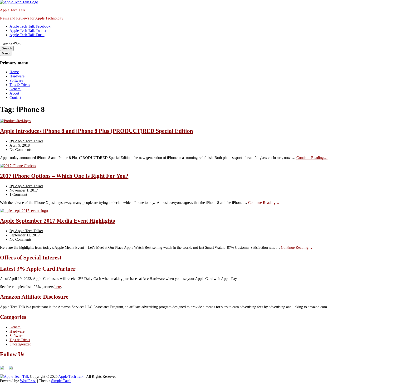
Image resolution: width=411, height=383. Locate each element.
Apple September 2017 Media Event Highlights (57, 221)
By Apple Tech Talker (26, 141)
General (15, 89)
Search (7, 48)
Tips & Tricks (20, 85)
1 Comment (18, 194)
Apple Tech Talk (12, 10)
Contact (15, 98)
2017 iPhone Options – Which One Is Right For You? (64, 176)
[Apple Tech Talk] (14, 376)
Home (14, 72)
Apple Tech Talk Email (27, 35)
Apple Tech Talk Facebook (30, 26)
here (57, 287)
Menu (6, 53)
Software (16, 80)
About (14, 93)
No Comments (20, 150)
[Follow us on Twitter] (12, 369)
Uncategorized (20, 344)
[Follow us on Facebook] (4, 369)
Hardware (17, 76)
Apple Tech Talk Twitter (28, 31)
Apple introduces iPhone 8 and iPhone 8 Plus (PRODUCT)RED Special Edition (96, 131)
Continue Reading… (312, 158)
